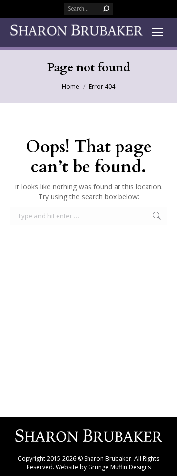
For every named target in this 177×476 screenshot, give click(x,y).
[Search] (106, 9)
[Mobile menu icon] (157, 32)
